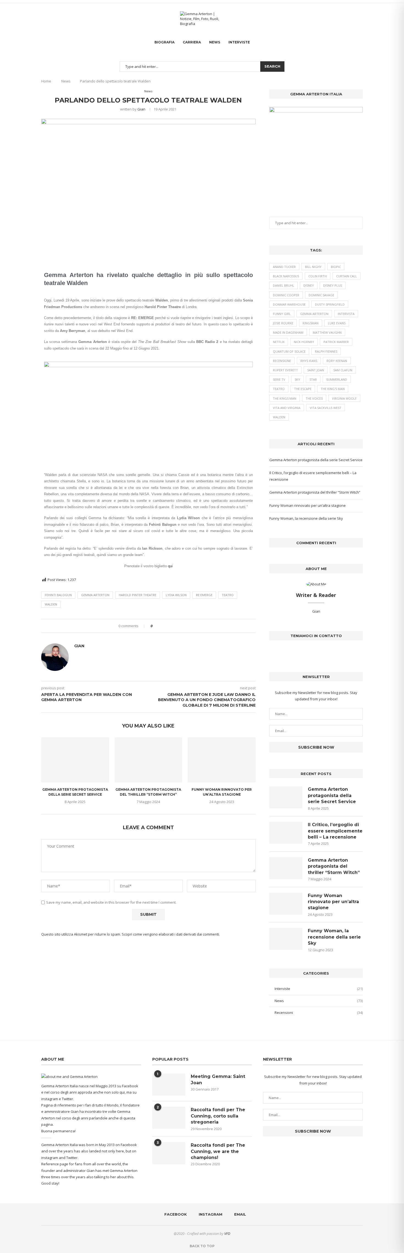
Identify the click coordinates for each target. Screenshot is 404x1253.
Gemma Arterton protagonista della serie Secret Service (316, 459)
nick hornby (304, 342)
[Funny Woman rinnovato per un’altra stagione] (222, 759)
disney (308, 285)
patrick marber (336, 342)
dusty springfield (330, 304)
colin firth (317, 276)
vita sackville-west (325, 408)
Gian (141, 109)
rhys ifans (308, 361)
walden (51, 604)
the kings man (284, 398)
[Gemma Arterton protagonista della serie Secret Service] (75, 759)
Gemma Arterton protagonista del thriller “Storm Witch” (314, 492)
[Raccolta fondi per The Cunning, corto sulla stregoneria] (168, 1118)
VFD (227, 1233)
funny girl (282, 314)
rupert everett (285, 370)
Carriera (192, 42)
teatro (228, 595)
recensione (282, 361)
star (313, 379)
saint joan (315, 370)
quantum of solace (289, 351)
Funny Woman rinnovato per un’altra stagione (307, 505)
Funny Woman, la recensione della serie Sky (306, 518)
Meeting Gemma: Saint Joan (218, 1079)
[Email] (362, 18)
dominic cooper (286, 295)
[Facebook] (354, 18)
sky (297, 379)
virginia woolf (344, 398)
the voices (314, 398)
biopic (336, 267)
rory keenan (336, 361)
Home (46, 81)
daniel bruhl (283, 285)
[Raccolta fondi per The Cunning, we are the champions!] (168, 1153)
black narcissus (286, 276)
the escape (302, 389)
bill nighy (313, 267)
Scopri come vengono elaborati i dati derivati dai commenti (170, 934)
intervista (346, 314)
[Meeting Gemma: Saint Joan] (168, 1085)
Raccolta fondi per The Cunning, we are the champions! (218, 1151)
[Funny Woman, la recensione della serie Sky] (285, 939)
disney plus (332, 285)
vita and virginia (286, 408)
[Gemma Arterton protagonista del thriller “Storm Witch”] (148, 759)
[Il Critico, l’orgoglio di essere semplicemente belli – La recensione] (285, 833)
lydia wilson (176, 595)
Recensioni (319, 1012)
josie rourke (283, 323)
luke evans (336, 323)
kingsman (311, 323)
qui (170, 566)
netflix (278, 342)
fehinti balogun (58, 595)
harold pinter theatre (137, 595)
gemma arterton (95, 595)
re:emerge (204, 595)
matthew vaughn (327, 332)
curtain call (346, 276)
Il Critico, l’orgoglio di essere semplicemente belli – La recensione (335, 831)
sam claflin (342, 370)
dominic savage (321, 295)
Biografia (164, 42)
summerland (336, 379)
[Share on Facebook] (158, 626)
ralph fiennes (326, 351)
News (214, 42)
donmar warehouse (289, 304)
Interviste (239, 42)
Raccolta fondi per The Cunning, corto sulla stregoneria (218, 1116)
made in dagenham (288, 332)
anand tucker (284, 267)
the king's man (333, 389)
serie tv (279, 379)
